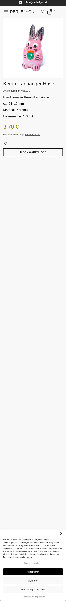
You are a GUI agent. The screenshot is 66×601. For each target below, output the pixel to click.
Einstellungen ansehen (33, 589)
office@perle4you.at (35, 2)
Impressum (40, 597)
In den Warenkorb (33, 152)
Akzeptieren (33, 571)
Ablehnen (33, 580)
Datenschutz (28, 597)
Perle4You (22, 11)
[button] (61, 533)
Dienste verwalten (32, 563)
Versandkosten (32, 134)
